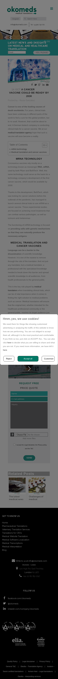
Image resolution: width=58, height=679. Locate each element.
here (9, 342)
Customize (48, 359)
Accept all (28, 359)
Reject (9, 359)
